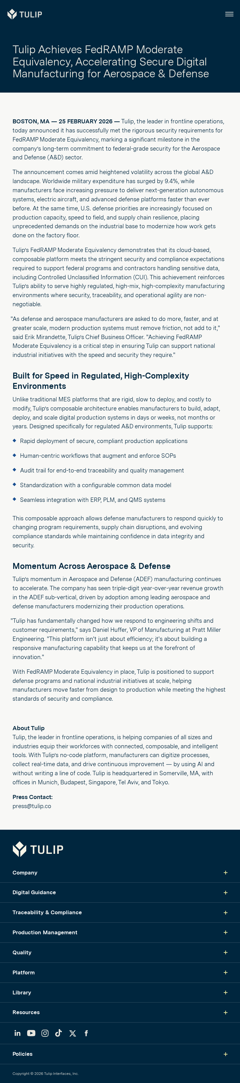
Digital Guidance (34, 892)
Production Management (45, 932)
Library (21, 992)
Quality (22, 952)
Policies (22, 1053)
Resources (26, 1012)
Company (25, 872)
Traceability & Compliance (47, 912)
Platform (23, 972)
